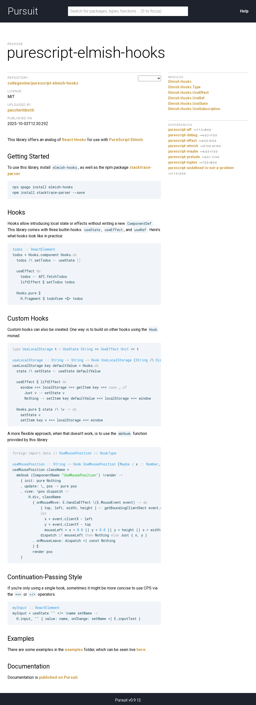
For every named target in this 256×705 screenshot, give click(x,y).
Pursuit (23, 11)
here (141, 649)
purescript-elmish (183, 146)
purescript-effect (182, 141)
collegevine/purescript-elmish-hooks (43, 83)
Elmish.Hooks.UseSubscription (194, 109)
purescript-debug (183, 135)
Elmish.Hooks (180, 82)
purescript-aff (180, 130)
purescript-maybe (183, 151)
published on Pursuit (58, 677)
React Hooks (74, 139)
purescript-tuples (182, 162)
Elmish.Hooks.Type (184, 87)
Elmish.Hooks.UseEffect (188, 93)
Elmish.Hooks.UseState (188, 104)
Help (244, 11)
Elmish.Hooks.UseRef (186, 98)
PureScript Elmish (126, 139)
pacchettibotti (21, 110)
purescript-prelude (184, 157)
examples (74, 649)
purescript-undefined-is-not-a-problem (201, 168)
